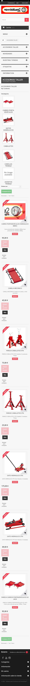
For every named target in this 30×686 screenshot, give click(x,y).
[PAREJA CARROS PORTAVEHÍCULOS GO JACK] (15, 584)
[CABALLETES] (8, 138)
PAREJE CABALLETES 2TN (15, 413)
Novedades (7, 54)
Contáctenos (11, 2)
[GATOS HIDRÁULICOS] (8, 120)
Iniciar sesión (25, 2)
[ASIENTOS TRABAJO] (8, 174)
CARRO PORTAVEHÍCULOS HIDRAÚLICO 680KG (15, 225)
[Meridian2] (15, 10)
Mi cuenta (5, 671)
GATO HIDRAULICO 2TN (15, 536)
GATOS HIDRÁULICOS (8, 129)
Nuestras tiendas (10, 60)
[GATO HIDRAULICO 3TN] (15, 463)
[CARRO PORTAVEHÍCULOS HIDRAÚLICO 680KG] (15, 211)
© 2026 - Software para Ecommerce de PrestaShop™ (14, 681)
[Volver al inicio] (3, 40)
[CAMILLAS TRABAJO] (8, 156)
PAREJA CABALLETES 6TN (15, 350)
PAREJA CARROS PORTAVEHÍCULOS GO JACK (15, 598)
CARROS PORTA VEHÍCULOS (8, 111)
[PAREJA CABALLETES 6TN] (15, 338)
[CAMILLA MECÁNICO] (15, 275)
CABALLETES (8, 146)
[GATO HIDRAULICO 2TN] (15, 523)
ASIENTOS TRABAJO (8, 183)
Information (8, 73)
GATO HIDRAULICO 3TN (15, 475)
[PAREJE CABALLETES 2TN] (15, 400)
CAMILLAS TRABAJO (8, 165)
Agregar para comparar (4, 257)
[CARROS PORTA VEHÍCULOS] (8, 102)
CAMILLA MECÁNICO (15, 288)
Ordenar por (4, 186)
